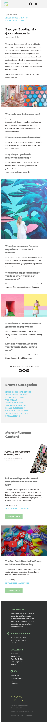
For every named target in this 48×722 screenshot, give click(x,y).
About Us (15, 676)
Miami (13, 664)
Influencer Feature (16, 413)
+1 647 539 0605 (16, 697)
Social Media (12, 416)
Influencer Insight (16, 18)
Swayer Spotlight (15, 20)
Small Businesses (15, 408)
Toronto (14, 654)
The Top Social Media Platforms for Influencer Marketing (23, 563)
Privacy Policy (23, 705)
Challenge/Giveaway (17, 411)
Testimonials (17, 678)
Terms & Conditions (18, 708)
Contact (14, 684)
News (13, 681)
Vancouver (15, 656)
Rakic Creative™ (25, 715)
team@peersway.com (18, 700)
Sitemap (14, 705)
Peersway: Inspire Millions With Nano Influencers (6, 4)
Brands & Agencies (15, 405)
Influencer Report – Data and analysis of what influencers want (21, 481)
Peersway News (14, 403)
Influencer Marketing (18, 392)
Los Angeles (16, 662)
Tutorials (11, 400)
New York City (17, 659)
